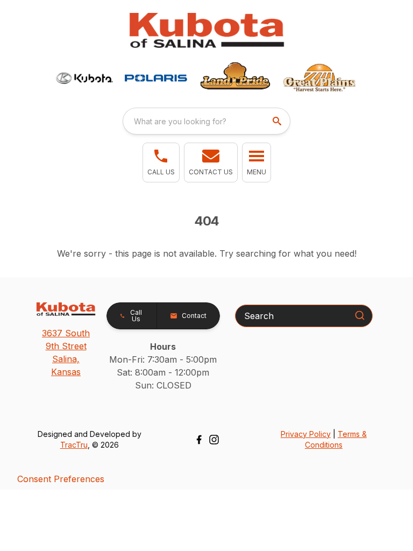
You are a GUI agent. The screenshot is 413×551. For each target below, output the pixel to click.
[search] (278, 121)
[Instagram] (214, 439)
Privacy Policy (306, 434)
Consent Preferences (60, 479)
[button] (161, 162)
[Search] (359, 315)
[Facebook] (199, 439)
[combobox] (206, 121)
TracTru (74, 444)
